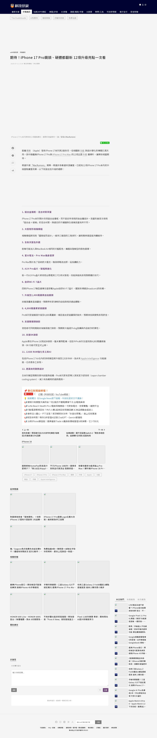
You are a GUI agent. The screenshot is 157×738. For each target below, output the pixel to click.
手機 (34, 479)
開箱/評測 (53, 11)
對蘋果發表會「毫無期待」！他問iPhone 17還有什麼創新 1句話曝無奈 (26, 518)
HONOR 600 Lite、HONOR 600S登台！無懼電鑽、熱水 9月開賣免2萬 (25, 618)
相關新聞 (14, 556)
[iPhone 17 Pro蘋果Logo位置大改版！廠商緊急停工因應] (60, 503)
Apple (89, 475)
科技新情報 (111, 11)
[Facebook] (55, 721)
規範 (13, 690)
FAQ (49, 728)
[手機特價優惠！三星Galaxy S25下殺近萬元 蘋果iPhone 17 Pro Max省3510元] (60, 571)
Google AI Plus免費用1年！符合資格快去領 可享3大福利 (137, 693)
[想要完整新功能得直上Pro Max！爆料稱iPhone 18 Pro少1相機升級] (91, 454)
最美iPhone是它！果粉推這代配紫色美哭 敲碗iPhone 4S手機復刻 (25, 586)
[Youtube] (140, 5)
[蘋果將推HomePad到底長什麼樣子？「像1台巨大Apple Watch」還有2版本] (35, 454)
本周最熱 (131, 599)
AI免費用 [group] (34, 18)
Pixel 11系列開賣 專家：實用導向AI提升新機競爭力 (92, 618)
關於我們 (106, 728)
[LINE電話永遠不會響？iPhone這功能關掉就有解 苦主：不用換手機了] (121, 608)
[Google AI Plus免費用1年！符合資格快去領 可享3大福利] (121, 693)
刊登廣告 (43, 728)
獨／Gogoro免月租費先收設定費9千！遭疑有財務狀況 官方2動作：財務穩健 (25, 550)
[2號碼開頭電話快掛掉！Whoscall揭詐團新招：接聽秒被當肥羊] (121, 661)
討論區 (13, 659)
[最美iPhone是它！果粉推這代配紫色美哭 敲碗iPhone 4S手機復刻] (26, 571)
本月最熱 (141, 599)
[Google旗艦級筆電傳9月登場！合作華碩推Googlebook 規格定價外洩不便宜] (121, 639)
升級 (80, 475)
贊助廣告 (14, 624)
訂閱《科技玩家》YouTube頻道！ (54, 394)
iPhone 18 (27, 441)
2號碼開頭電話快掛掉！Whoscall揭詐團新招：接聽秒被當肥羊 (138, 661)
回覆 (105, 690)
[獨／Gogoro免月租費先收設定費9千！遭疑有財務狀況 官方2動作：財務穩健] (26, 535)
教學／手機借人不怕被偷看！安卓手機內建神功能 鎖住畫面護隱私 (138, 629)
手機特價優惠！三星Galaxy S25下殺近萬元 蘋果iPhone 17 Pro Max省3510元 (59, 586)
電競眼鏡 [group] (46, 18)
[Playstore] (68, 721)
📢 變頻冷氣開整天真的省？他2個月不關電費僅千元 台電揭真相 (54, 402)
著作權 (75, 728)
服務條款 (68, 728)
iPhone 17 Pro (42, 475)
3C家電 (64, 11)
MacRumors (70, 137)
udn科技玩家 (14, 52)
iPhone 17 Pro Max (59, 475)
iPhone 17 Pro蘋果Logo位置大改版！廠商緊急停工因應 (59, 518)
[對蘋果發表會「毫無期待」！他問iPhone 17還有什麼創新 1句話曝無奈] (26, 503)
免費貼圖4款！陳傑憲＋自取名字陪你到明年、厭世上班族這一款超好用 (59, 550)
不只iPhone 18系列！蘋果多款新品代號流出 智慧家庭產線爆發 (63, 467)
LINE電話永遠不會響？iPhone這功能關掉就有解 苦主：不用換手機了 (137, 608)
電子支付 (123, 11)
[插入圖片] (100, 690)
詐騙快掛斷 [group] (59, 18)
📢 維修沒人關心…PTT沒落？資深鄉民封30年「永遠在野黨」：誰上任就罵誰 (60, 413)
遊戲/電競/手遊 (76, 11)
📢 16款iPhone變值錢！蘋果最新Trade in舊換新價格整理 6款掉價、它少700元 (61, 421)
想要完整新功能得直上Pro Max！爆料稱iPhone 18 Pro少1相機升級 (91, 467)
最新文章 (15, 11)
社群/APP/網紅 (40, 11)
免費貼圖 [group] (72, 18)
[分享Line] (12, 155)
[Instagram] (60, 721)
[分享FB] (12, 148)
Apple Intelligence (48, 479)
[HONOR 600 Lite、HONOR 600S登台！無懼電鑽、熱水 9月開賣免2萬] (26, 603)
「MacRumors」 (38, 165)
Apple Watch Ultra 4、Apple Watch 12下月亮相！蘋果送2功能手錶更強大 (137, 704)
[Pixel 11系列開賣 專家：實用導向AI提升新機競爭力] (93, 603)
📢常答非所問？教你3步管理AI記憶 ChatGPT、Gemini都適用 (53, 417)
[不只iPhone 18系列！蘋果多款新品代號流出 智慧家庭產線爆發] (63, 454)
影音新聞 (134, 11)
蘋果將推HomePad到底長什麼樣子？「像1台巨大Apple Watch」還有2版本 (35, 467)
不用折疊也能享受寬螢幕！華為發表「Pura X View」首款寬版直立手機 (59, 618)
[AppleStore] (72, 721)
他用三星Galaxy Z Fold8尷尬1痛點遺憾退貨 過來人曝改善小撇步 (93, 586)
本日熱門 (120, 599)
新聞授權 (60, 728)
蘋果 (72, 475)
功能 (98, 475)
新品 (26, 479)
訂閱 (98, 722)
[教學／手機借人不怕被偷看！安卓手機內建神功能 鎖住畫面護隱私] (121, 629)
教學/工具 (99, 11)
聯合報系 (91, 728)
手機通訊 (26, 11)
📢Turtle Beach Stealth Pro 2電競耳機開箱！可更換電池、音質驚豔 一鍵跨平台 (61, 405)
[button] (143, 5)
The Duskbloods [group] (18, 18)
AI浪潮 (89, 11)
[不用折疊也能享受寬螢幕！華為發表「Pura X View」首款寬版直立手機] (60, 603)
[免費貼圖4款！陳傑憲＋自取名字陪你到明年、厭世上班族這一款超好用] (60, 535)
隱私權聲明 (81, 728)
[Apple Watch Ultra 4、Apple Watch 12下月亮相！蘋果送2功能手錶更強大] (121, 703)
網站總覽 (114, 728)
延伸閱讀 (14, 489)
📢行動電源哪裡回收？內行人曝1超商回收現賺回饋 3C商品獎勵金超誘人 (58, 409)
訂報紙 (98, 728)
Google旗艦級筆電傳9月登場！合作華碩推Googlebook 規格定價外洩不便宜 (137, 640)
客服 (53, 728)
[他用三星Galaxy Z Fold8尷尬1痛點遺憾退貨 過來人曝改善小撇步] (93, 571)
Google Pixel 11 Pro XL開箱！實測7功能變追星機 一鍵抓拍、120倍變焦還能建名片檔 (137, 618)
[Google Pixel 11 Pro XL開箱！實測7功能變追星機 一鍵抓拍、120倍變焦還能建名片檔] (121, 618)
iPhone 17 (28, 475)
